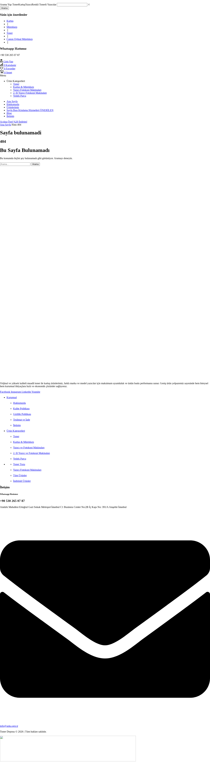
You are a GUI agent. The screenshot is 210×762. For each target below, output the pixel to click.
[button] (6, 61)
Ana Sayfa (5, 124)
